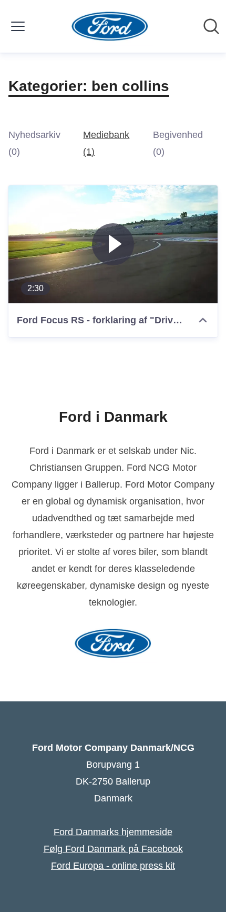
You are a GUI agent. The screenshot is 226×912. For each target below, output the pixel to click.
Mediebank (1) (106, 143)
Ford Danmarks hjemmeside (113, 832)
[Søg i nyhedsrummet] (211, 26)
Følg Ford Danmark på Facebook (113, 849)
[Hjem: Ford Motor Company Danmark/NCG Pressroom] (110, 26)
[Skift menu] (17, 26)
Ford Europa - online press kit (113, 865)
